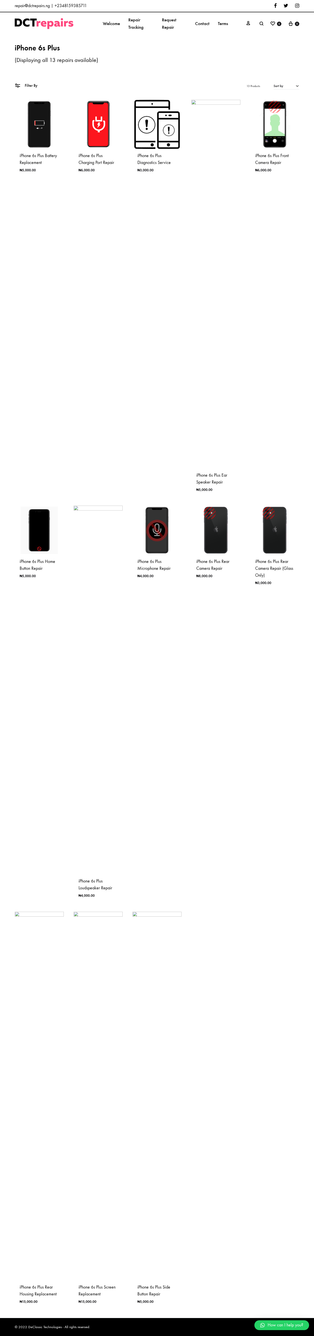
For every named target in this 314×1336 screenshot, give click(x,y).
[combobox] (286, 86)
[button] (281, 1325)
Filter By (31, 85)
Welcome (111, 23)
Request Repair (169, 23)
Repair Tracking (136, 23)
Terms (223, 23)
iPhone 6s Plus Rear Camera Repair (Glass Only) (274, 568)
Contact (202, 23)
